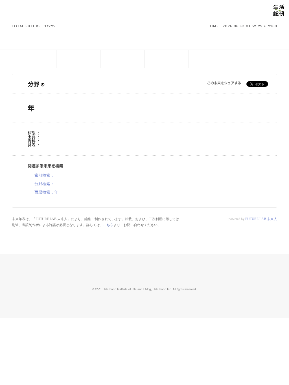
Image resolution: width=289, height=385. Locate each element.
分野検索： (44, 184)
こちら (108, 225)
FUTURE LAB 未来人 (261, 219)
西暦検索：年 (46, 192)
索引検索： (44, 176)
